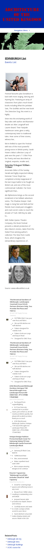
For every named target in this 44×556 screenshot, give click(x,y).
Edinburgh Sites (13, 542)
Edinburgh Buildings (15, 544)
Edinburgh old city (14, 539)
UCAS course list (13, 547)
